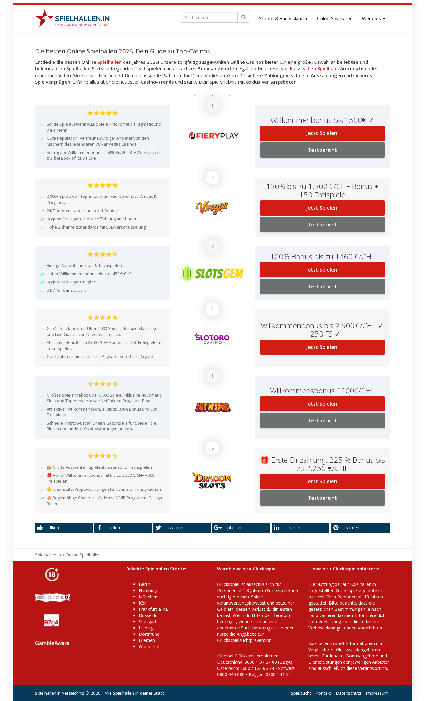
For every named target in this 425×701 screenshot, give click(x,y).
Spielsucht (301, 693)
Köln (143, 603)
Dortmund (149, 634)
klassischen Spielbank (314, 68)
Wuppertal (149, 646)
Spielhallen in (48, 555)
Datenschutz (348, 693)
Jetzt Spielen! (322, 133)
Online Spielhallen (335, 19)
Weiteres (372, 19)
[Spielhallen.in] (75, 19)
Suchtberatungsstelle (262, 628)
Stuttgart (147, 621)
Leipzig (146, 628)
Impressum (377, 693)
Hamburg (148, 590)
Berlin (144, 584)
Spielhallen (109, 62)
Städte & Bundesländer (283, 19)
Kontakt (323, 693)
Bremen (147, 640)
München (148, 597)
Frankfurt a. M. (153, 609)
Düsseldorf (150, 615)
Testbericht (322, 149)
